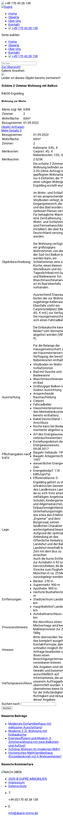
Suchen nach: (10, 704)
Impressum (16, 782)
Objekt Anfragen (12, 127)
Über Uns (14, 21)
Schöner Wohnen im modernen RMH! (34, 749)
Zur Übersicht (10, 67)
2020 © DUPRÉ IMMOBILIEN (27, 779)
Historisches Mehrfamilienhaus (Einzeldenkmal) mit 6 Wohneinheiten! (34, 754)
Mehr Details (11, 130)
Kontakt (14, 24)
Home (12, 13)
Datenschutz (17, 786)
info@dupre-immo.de (23, 813)
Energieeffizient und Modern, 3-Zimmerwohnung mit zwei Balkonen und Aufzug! (33, 741)
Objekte (13, 17)
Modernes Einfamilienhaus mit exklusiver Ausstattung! (29, 725)
